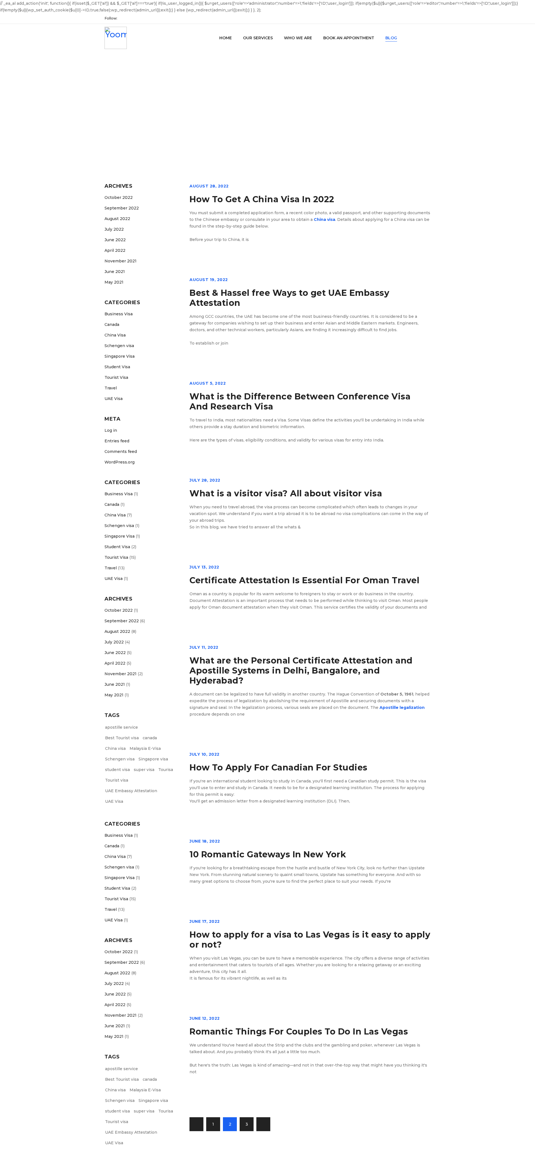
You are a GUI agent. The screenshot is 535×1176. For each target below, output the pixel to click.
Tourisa (165, 769)
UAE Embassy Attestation (131, 790)
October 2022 (118, 197)
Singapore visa (153, 759)
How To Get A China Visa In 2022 (261, 199)
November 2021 (120, 260)
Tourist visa (116, 780)
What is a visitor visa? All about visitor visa (285, 493)
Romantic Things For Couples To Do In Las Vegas (298, 1031)
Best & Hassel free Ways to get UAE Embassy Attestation (289, 298)
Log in (110, 430)
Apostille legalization (402, 707)
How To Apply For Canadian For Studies (278, 767)
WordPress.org (119, 462)
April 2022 (114, 250)
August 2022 (117, 218)
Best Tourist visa (122, 737)
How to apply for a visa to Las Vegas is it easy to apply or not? (309, 939)
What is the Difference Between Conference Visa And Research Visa (299, 401)
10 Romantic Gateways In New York (267, 854)
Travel (110, 388)
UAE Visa (113, 398)
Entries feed (116, 440)
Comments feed (120, 451)
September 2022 (121, 208)
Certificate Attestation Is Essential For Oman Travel (304, 580)
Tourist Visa (116, 377)
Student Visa (117, 366)
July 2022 (114, 229)
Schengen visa (119, 345)
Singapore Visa (119, 356)
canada (150, 737)
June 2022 (115, 239)
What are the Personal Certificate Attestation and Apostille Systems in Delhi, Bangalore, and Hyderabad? (301, 670)
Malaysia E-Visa (145, 748)
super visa (144, 769)
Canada (111, 324)
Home (219, 115)
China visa (115, 748)
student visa (117, 769)
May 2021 (113, 282)
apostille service (121, 727)
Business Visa (118, 313)
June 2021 (114, 271)
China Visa (115, 335)
